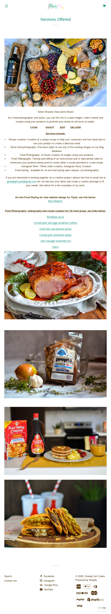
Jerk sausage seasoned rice (55, 241)
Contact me (10, 580)
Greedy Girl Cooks (95, 576)
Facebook (48, 576)
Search (8, 576)
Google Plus (51, 585)
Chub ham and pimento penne (55, 229)
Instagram (48, 580)
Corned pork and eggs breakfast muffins (55, 223)
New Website (55, 201)
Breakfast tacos (55, 217)
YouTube (48, 589)
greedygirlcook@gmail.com (21, 181)
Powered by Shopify (86, 580)
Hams (55, 247)
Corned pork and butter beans (55, 235)
